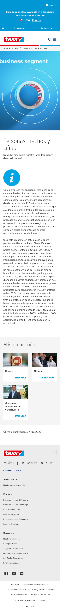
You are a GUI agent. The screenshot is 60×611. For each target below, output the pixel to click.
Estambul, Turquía (11, 563)
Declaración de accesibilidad (18, 589)
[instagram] (14, 574)
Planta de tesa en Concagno (15, 519)
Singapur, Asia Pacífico (13, 548)
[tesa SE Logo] (13, 39)
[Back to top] (54, 452)
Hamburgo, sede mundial (14, 485)
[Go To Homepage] (3, 28)
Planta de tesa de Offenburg (15, 500)
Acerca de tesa (10, 48)
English (36, 20)
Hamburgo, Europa (11, 539)
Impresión (15, 584)
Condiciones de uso (18, 594)
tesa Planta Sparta (11, 514)
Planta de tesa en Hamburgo (15, 505)
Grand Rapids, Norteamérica (15, 553)
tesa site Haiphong (11, 524)
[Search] (50, 39)
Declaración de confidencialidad (35, 584)
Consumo (19, 28)
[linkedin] (22, 574)
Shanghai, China (10, 543)
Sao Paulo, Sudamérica (13, 558)
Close (49, 5)
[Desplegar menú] (54, 39)
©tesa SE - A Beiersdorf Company (30, 600)
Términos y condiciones (40, 594)
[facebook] (6, 574)
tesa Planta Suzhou (11, 509)
